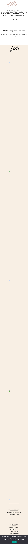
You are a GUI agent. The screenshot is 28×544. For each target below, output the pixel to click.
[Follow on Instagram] (14, 56)
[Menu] (2, 4)
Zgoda (14, 541)
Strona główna (13, 11)
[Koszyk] (26, 4)
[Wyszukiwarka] (23, 4)
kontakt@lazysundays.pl (14, 514)
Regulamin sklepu (14, 529)
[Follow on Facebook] (11, 56)
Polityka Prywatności (14, 527)
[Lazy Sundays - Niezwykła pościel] (12, 4)
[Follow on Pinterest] (16, 56)
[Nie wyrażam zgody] (26, 540)
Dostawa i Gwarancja (14, 533)
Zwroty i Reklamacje (14, 531)
